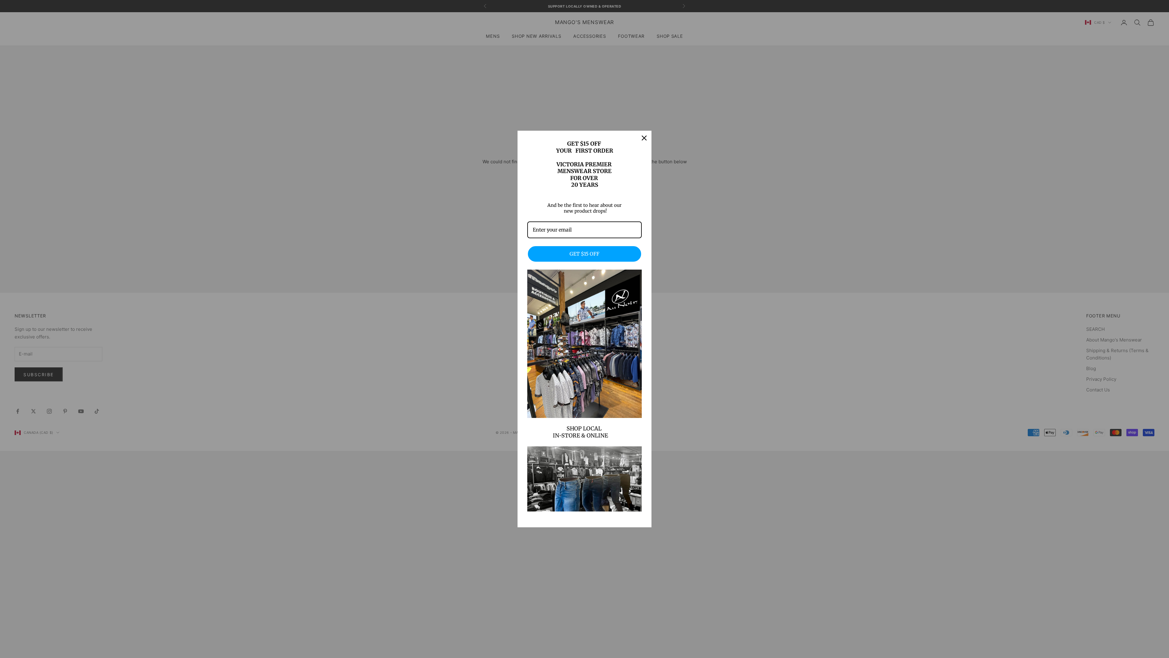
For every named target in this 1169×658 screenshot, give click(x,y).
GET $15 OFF (584, 254)
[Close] (644, 138)
